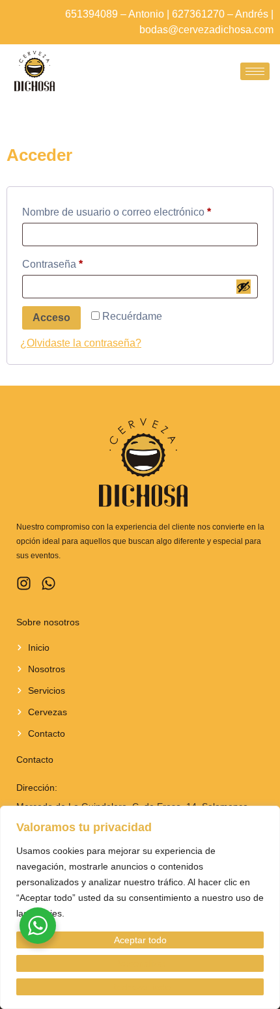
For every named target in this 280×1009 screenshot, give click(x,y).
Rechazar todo (140, 987)
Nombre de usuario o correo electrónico (140, 210)
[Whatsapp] (48, 583)
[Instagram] (23, 583)
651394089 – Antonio (114, 14)
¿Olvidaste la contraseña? (80, 342)
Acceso (51, 317)
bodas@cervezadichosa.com (206, 29)
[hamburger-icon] (255, 71)
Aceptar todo (140, 940)
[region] (140, 907)
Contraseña (77, 262)
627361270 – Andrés (220, 14)
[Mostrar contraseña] (243, 286)
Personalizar (140, 963)
